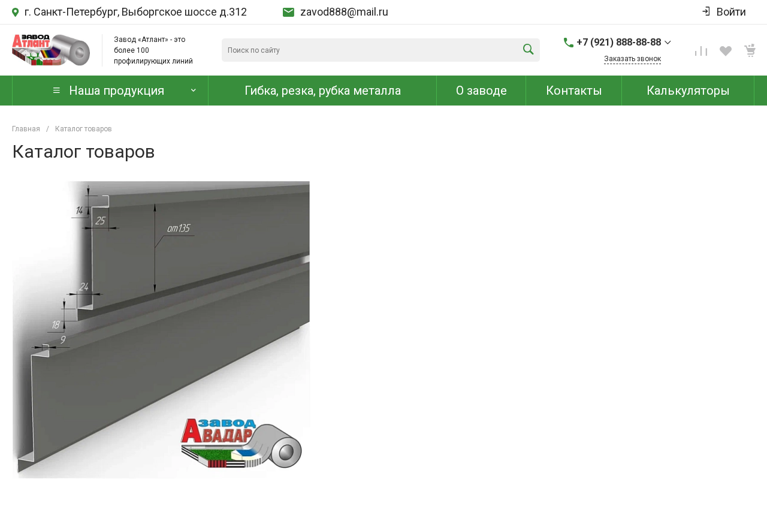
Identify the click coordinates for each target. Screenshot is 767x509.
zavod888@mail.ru (344, 12)
